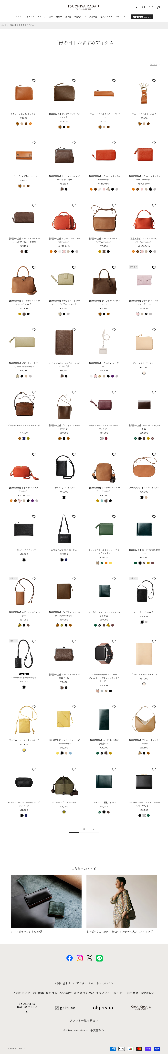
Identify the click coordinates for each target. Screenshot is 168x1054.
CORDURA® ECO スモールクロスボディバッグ (24, 804)
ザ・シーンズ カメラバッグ (64, 802)
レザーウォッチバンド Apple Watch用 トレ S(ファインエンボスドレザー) (104, 678)
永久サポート (106, 16)
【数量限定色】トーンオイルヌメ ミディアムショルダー (104, 240)
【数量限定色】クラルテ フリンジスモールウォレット (144, 178)
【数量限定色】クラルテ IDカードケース (104, 365)
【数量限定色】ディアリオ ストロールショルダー (64, 427)
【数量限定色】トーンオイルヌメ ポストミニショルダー (24, 303)
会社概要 (38, 993)
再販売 (59, 16)
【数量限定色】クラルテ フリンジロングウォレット (104, 178)
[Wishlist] (151, 7)
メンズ (18, 16)
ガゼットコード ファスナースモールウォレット (104, 427)
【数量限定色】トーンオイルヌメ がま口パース (64, 676)
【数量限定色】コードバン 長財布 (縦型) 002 (104, 742)
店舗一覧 (93, 16)
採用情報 (51, 993)
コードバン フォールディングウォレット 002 (104, 614)
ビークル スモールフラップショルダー (24, 427)
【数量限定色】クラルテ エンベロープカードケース (144, 303)
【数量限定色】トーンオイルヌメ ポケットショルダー (104, 490)
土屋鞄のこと (80, 16)
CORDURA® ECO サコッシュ (64, 550)
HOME (3, 25)
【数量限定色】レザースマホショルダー (24, 614)
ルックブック (121, 16)
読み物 (68, 16)
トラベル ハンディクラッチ (24, 550)
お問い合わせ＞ (64, 983)
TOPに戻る (147, 993)
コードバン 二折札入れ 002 (104, 802)
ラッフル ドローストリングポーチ (24, 740)
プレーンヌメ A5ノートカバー (144, 674)
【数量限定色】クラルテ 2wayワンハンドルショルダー (144, 240)
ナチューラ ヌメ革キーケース (24, 176)
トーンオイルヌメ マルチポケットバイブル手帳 (64, 365)
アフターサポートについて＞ (95, 983)
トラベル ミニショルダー (64, 488)
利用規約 (132, 993)
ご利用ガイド (22, 993)
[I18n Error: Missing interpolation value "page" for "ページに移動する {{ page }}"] (94, 829)
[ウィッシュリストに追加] (34, 81)
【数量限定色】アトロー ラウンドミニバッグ (144, 742)
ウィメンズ (29, 16)
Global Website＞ (75, 1030)
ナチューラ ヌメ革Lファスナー (24, 114)
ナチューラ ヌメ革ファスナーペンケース (104, 116)
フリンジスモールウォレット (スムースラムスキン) (104, 552)
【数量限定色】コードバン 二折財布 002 (144, 552)
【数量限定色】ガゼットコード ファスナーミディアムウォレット (64, 303)
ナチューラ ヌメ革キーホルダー (144, 114)
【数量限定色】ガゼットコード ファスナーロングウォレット (24, 365)
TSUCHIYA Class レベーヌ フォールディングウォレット (144, 804)
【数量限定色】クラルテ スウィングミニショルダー (64, 240)
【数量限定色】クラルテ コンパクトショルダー (24, 490)
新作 (51, 16)
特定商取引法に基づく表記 (77, 993)
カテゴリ (41, 16)
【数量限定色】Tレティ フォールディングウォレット (64, 742)
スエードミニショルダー (144, 612)
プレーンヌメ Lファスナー (144, 363)
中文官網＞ (97, 1030)
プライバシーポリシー (110, 993)
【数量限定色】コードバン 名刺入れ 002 (144, 427)
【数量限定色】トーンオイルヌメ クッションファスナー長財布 (24, 240)
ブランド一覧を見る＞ (84, 1020)
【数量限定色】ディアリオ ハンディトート (104, 303)
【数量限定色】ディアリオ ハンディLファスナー (64, 116)
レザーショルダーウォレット (24, 677)
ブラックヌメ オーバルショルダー (144, 488)
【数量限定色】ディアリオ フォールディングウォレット (64, 614)
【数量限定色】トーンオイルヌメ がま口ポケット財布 (64, 178)
